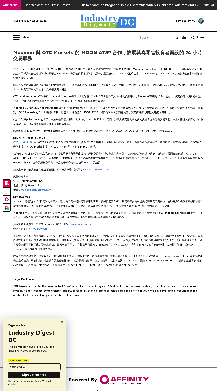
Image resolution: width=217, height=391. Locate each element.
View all (209, 5)
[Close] (62, 321)
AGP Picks (10, 5)
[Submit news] (6, 184)
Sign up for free (34, 375)
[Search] (176, 37)
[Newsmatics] (6, 207)
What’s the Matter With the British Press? (39, 5)
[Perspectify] (6, 192)
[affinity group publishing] (6, 200)
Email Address (18, 360)
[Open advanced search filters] (184, 37)
